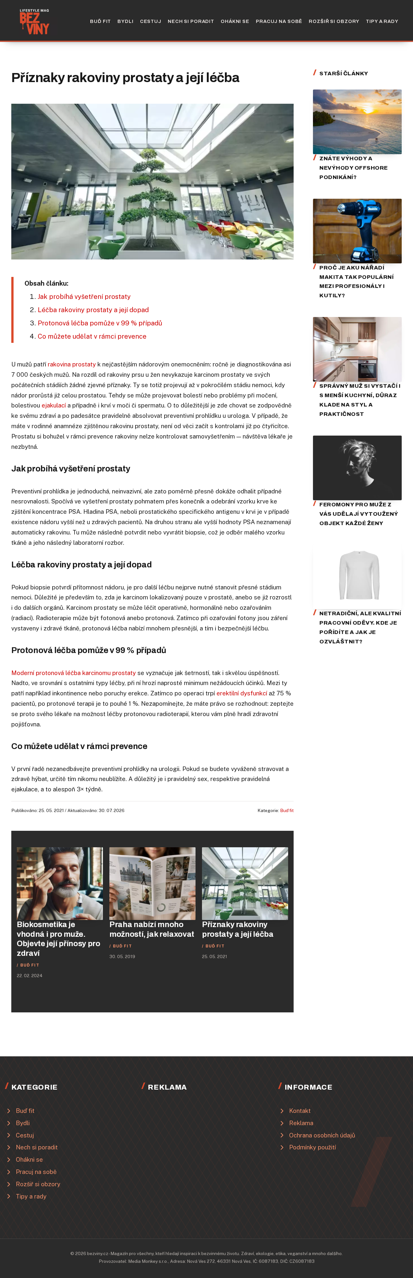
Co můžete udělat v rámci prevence (92, 336)
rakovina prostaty (72, 364)
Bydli (125, 21)
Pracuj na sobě (279, 21)
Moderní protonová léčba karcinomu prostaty (73, 672)
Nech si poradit (191, 21)
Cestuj (150, 21)
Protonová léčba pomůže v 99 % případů (100, 323)
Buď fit (100, 21)
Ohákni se (235, 21)
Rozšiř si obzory (334, 21)
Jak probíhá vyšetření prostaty (84, 297)
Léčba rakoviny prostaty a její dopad (93, 310)
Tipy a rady (382, 21)
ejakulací (54, 405)
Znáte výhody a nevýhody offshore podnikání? (353, 167)
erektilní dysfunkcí (242, 693)
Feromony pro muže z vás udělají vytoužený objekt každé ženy (358, 514)
